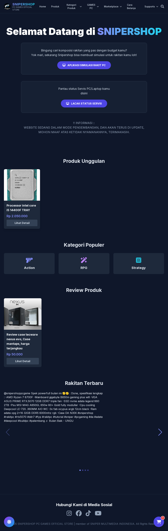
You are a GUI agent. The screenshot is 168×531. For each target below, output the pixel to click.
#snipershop (85, 413)
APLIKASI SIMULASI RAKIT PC (86, 65)
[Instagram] (69, 513)
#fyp (38, 416)
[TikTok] (88, 513)
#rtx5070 (20, 416)
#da (91, 416)
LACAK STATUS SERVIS (86, 103)
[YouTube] (98, 513)
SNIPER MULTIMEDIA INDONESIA (112, 523)
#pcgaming (81, 416)
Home (42, 6)
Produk (55, 6)
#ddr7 (31, 416)
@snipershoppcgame (17, 393)
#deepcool (10, 420)
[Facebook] (79, 513)
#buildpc (23, 420)
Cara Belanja (131, 6)
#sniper (69, 416)
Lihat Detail (22, 223)
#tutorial (58, 416)
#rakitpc (9, 416)
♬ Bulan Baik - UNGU (60, 420)
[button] (80, 470)
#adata (98, 416)
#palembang (37, 420)
